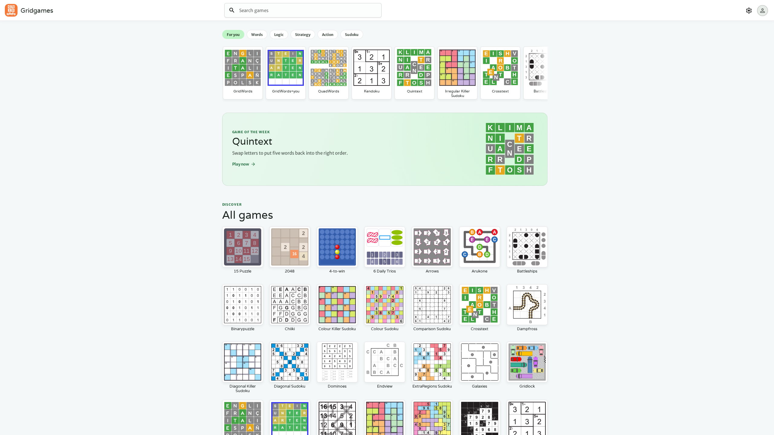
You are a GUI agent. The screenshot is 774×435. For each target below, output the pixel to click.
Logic (279, 34)
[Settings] (749, 10)
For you (233, 34)
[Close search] (232, 10)
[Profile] (762, 10)
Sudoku (352, 34)
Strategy (303, 34)
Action (327, 34)
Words (257, 34)
